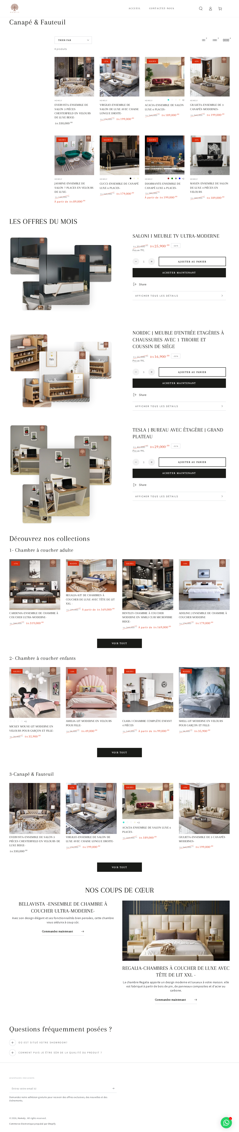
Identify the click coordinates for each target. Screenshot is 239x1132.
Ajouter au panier (192, 261)
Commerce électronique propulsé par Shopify (32, 1123)
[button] (201, 8)
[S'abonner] (114, 1088)
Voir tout (119, 643)
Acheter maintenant (179, 272)
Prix (135, 250)
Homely (22, 1118)
